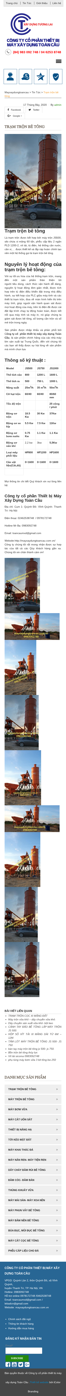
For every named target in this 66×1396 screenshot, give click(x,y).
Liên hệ (56, 3)
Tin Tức (27, 3)
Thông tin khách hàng (21, 1323)
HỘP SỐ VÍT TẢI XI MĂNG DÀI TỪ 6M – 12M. (34, 1036)
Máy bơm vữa (17, 1109)
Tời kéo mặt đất (20, 1139)
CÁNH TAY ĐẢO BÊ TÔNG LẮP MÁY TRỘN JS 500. (34, 1028)
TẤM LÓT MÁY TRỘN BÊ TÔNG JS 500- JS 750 (34, 1043)
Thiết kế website (39, 1382)
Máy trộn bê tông (21, 1099)
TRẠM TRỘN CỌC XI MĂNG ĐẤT (27, 1015)
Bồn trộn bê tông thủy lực (23, 1052)
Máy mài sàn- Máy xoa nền (26, 1200)
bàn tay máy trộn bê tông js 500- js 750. (31, 1048)
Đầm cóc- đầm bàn (21, 1180)
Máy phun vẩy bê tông (24, 1210)
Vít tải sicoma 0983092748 (23, 1056)
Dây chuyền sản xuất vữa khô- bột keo (30, 1023)
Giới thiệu (41, 3)
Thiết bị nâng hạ (20, 1129)
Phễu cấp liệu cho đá (23, 1250)
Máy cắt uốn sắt (20, 1119)
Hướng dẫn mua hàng (21, 1328)
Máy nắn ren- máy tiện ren (27, 1159)
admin (57, 104)
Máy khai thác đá (20, 1149)
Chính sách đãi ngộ (19, 1319)
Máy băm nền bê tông (23, 1220)
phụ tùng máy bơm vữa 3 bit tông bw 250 (32, 1059)
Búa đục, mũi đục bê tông (26, 1230)
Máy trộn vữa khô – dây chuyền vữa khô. (32, 1019)
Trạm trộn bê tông (22, 1089)
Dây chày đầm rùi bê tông (27, 1169)
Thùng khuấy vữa (21, 1190)
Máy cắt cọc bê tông (23, 1240)
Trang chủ (12, 3)
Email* (9, 1345)
